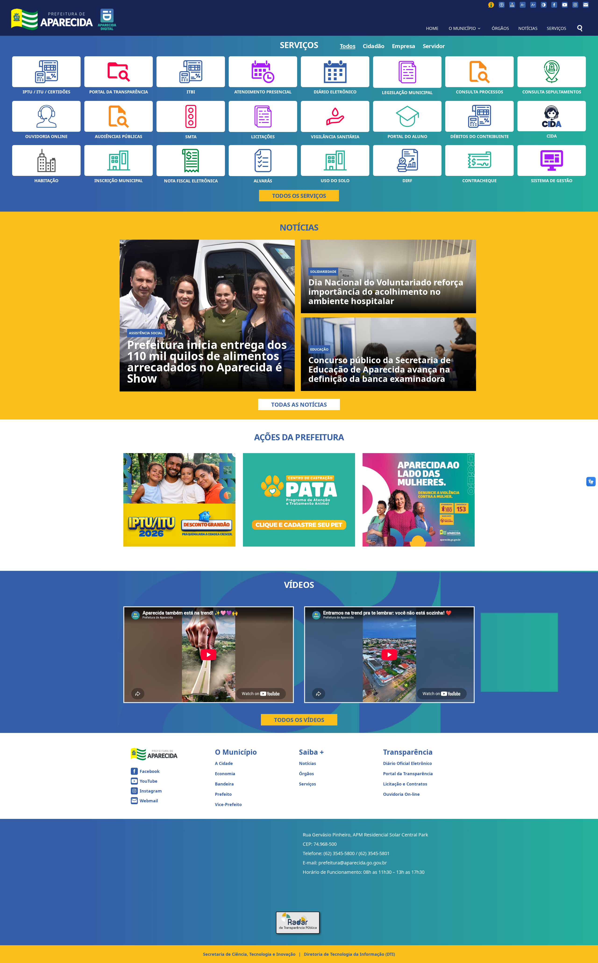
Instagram (151, 791)
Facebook (150, 771)
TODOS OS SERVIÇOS (299, 195)
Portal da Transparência (408, 773)
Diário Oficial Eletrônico (407, 763)
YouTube (148, 781)
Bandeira (224, 784)
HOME (432, 28)
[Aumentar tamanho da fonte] (533, 5)
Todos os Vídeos (299, 720)
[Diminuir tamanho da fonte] (523, 5)
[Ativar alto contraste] (544, 5)
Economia (225, 773)
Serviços (307, 784)
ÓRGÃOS (500, 28)
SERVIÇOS (556, 28)
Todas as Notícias (299, 404)
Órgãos (306, 773)
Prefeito (223, 794)
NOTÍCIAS (527, 28)
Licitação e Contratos (405, 784)
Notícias (307, 763)
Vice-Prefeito (228, 804)
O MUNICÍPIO (462, 28)
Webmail (149, 800)
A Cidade (224, 763)
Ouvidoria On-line (401, 794)
